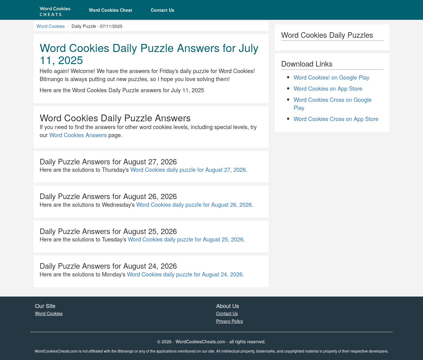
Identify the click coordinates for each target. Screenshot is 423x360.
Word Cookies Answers (78, 135)
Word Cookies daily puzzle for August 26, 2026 (194, 204)
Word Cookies (51, 26)
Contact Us (162, 10)
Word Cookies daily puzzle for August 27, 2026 (188, 169)
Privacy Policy (229, 321)
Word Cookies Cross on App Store (336, 119)
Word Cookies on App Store (328, 88)
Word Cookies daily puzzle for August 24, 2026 (184, 274)
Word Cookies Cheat (110, 10)
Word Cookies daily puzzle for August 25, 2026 (185, 239)
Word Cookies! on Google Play (331, 77)
